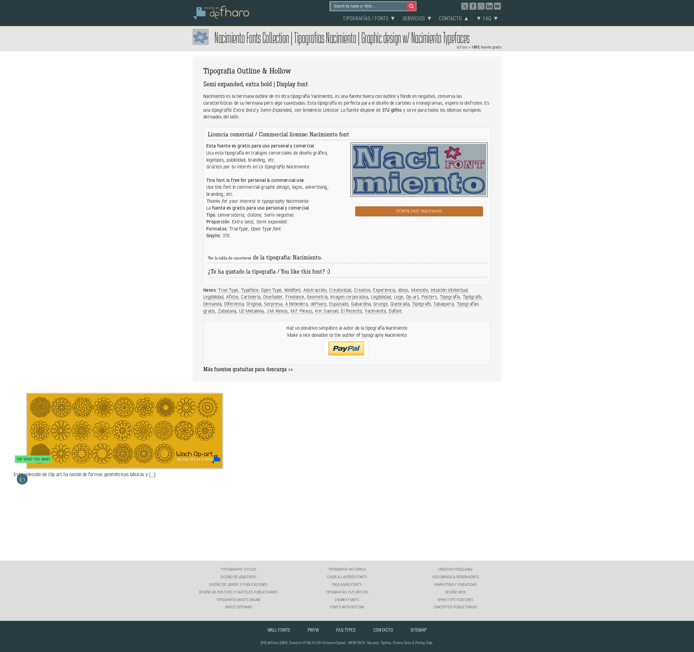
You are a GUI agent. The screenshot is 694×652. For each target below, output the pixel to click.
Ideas (403, 290)
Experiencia (384, 290)
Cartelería (251, 297)
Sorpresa (273, 304)
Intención (419, 290)
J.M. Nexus (277, 311)
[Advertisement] (347, 519)
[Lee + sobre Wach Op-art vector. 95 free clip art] (118, 466)
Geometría (317, 297)
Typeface (250, 290)
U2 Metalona (251, 311)
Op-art (412, 297)
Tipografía (450, 297)
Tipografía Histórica (347, 569)
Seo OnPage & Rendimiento (455, 577)
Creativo (362, 290)
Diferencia (234, 304)
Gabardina (361, 304)
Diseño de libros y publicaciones (238, 584)
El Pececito (351, 311)
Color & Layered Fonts (347, 577)
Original (253, 304)
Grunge (380, 304)
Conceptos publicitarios (455, 607)
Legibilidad (213, 297)
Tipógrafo (472, 297)
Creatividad (340, 290)
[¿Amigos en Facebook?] (473, 6)
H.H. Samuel (326, 311)
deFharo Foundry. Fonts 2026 (221, 12)
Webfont (292, 290)
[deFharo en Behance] (497, 6)
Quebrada (399, 304)
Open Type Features (456, 600)
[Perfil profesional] (489, 6)
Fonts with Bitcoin (347, 607)
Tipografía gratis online (238, 600)
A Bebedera (296, 304)
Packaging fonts (347, 584)
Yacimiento (375, 311)
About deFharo (238, 607)
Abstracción (314, 290)
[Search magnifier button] (411, 6)
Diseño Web (455, 592)
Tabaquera (443, 304)
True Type (228, 290)
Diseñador (273, 297)
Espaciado (338, 304)
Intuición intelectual (449, 290)
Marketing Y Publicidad (455, 584)
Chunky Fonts (347, 600)
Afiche (232, 297)
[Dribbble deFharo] (481, 6)
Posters (429, 297)
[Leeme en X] (465, 6)
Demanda (212, 304)
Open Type (271, 290)
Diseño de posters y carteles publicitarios (238, 592)
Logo (398, 297)
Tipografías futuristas (347, 592)
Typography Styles (238, 569)
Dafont (395, 311)
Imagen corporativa (349, 297)
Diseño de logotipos (238, 577)
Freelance (294, 297)
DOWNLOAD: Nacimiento (419, 211)
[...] (152, 474)
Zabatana (227, 311)
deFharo (462, 47)
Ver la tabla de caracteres (229, 258)
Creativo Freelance (455, 569)
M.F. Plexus (301, 311)
